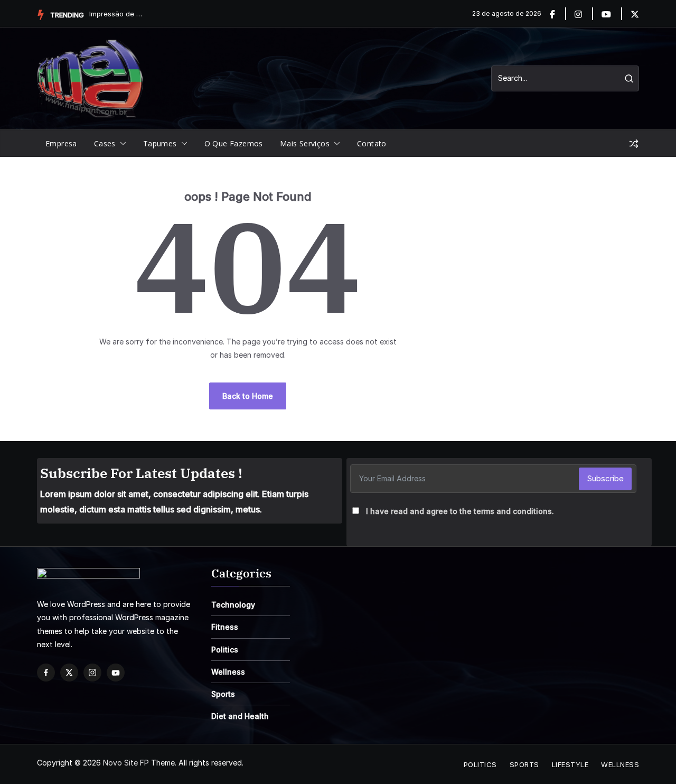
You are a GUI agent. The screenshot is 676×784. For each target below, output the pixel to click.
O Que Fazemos (233, 143)
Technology (233, 604)
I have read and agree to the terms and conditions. (460, 511)
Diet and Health (240, 716)
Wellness (228, 671)
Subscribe (605, 478)
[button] (121, 143)
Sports (223, 693)
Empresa (61, 143)
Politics (224, 649)
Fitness (224, 626)
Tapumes (160, 143)
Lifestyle (570, 764)
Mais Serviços (305, 143)
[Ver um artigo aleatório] (633, 143)
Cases (105, 143)
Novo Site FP (126, 762)
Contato (372, 143)
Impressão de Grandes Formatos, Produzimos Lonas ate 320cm (115, 14)
